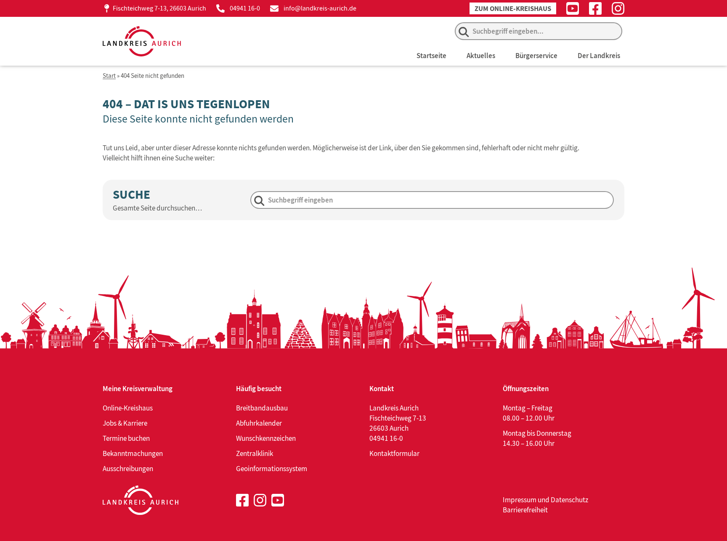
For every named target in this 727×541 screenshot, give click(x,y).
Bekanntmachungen (133, 453)
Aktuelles (481, 55)
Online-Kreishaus (128, 408)
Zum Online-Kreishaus (513, 8)
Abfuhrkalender (259, 423)
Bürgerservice (536, 55)
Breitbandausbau (262, 408)
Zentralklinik (254, 453)
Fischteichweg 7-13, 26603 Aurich (159, 8)
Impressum (519, 499)
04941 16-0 (245, 8)
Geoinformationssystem (271, 468)
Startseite (431, 55)
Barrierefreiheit (525, 509)
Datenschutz (569, 499)
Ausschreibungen (128, 468)
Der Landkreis (599, 55)
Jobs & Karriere (125, 423)
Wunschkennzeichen (266, 438)
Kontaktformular (394, 453)
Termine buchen (126, 438)
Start (109, 76)
